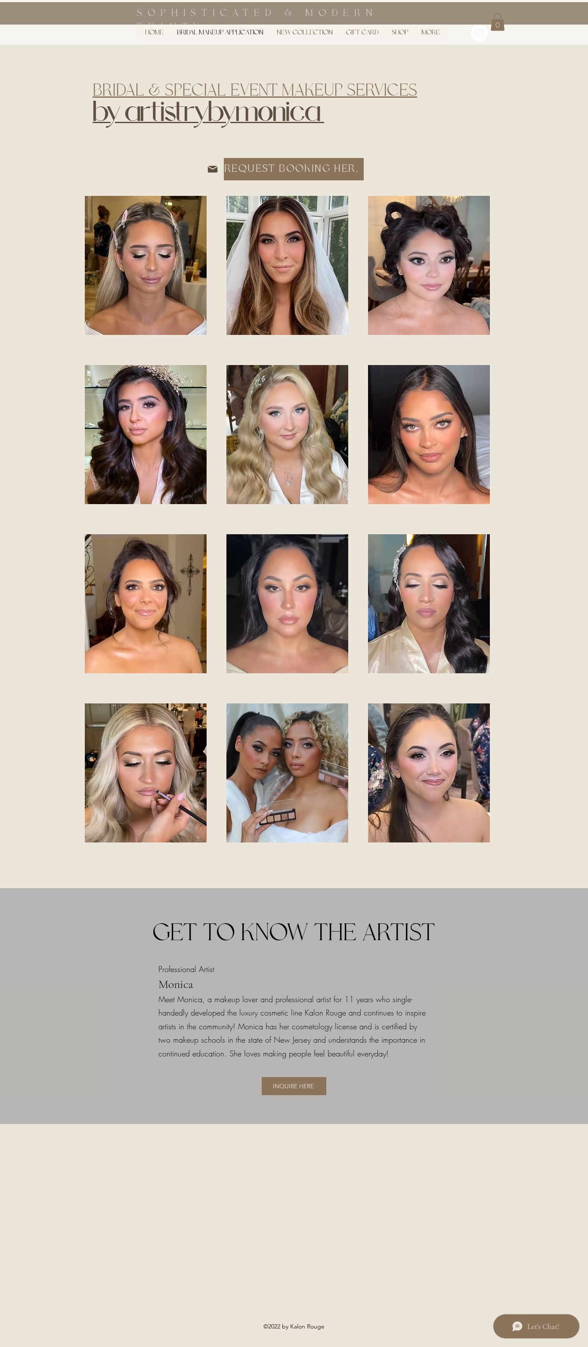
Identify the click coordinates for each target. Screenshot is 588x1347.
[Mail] (212, 169)
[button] (497, 22)
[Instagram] (479, 33)
